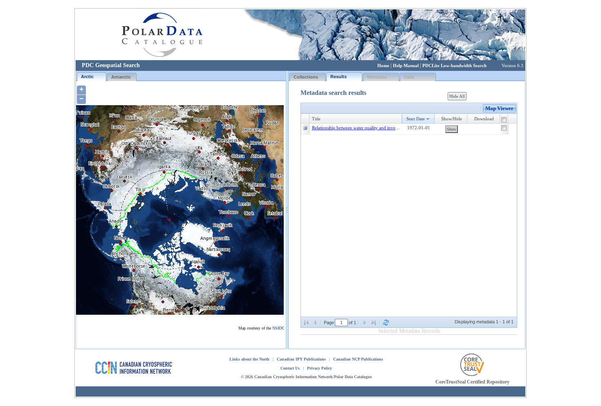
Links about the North (249, 359)
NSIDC (278, 328)
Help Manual (406, 65)
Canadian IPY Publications (301, 359)
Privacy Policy (319, 368)
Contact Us (290, 368)
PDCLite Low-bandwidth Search (454, 65)
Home (383, 65)
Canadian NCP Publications (358, 359)
